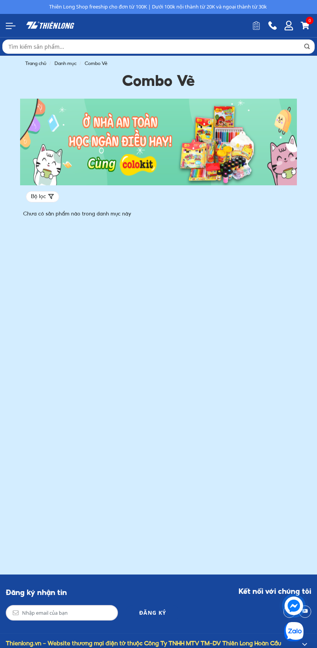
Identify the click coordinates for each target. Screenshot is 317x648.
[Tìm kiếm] (307, 46)
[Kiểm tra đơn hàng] (256, 25)
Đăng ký (152, 612)
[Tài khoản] (289, 25)
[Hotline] (272, 25)
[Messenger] (294, 606)
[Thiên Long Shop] (50, 25)
